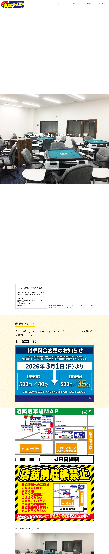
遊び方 (74, 4)
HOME (60, 4)
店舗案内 (88, 4)
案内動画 (102, 4)
